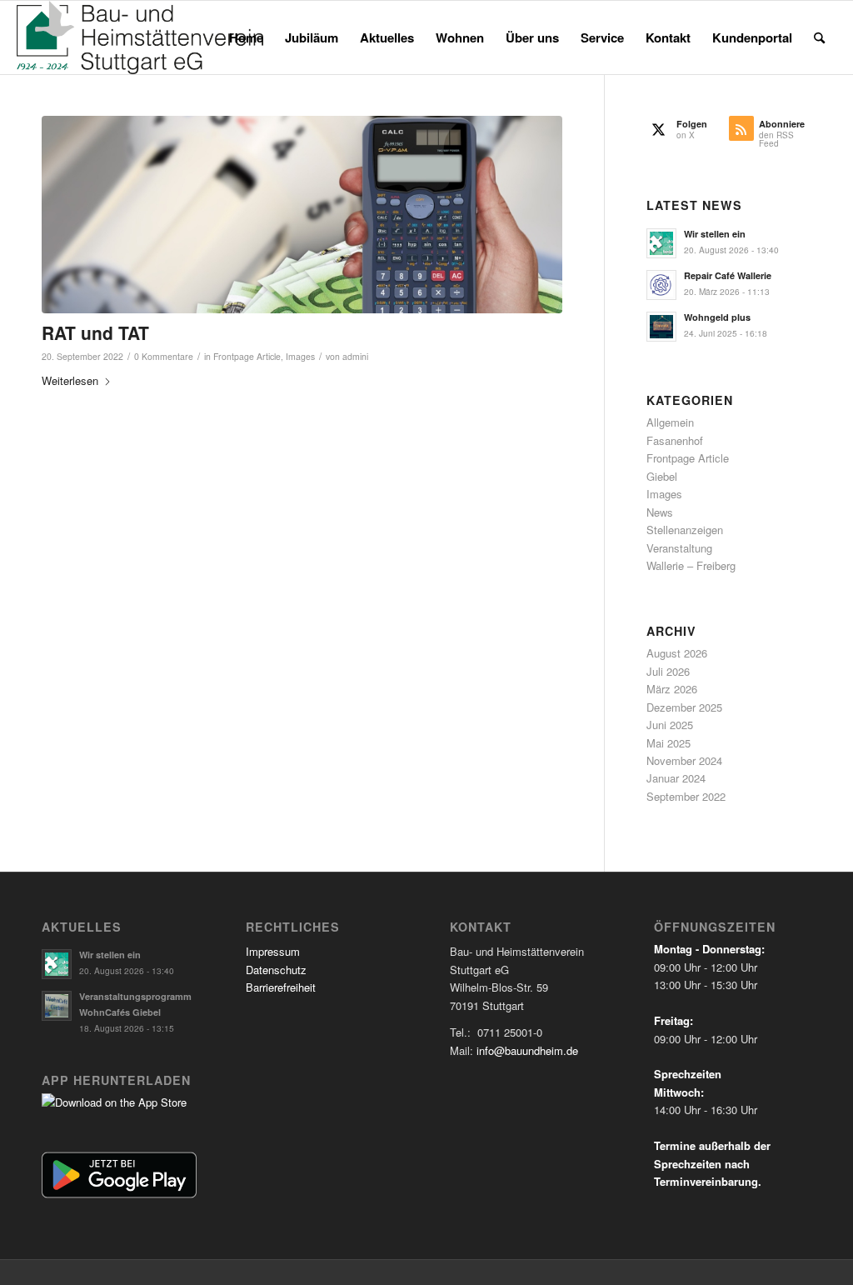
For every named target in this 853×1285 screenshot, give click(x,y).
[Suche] (819, 37)
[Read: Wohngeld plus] (661, 327)
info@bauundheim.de (527, 1050)
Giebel (661, 476)
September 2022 (686, 796)
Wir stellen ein (715, 234)
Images (300, 356)
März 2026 (671, 689)
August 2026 (676, 653)
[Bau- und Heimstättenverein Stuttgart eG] (139, 37)
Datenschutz (276, 970)
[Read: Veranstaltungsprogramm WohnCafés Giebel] (57, 1006)
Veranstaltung (679, 548)
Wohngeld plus (717, 317)
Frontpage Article (247, 356)
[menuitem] (246, 37)
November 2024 (684, 760)
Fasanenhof (674, 440)
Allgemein (670, 422)
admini (355, 356)
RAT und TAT (95, 332)
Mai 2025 (668, 743)
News (659, 512)
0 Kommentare (163, 356)
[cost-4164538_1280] (302, 214)
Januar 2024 (676, 778)
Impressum (273, 951)
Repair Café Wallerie (727, 275)
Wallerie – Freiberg (691, 565)
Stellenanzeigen (684, 530)
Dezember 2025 (684, 707)
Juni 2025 (669, 724)
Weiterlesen (70, 380)
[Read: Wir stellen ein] (661, 243)
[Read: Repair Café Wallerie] (661, 285)
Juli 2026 (668, 671)
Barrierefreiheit (281, 987)
